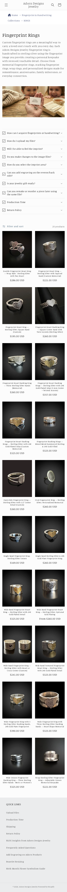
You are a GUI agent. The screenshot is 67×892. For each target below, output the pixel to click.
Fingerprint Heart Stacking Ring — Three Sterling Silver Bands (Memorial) (17, 385)
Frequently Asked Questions (21, 847)
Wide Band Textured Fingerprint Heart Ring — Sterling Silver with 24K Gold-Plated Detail (50, 668)
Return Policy (13, 833)
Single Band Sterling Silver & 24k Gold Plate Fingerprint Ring (50, 557)
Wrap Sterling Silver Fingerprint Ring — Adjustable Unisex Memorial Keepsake (49, 780)
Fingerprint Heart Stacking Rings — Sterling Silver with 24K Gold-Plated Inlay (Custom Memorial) (17, 445)
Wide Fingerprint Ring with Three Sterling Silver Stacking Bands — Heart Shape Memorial (50, 724)
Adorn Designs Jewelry (28, 887)
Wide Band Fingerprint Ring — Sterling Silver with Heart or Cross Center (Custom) (17, 668)
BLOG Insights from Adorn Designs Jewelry (28, 840)
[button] (6, 5)
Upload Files (12, 812)
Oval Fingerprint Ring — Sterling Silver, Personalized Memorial (50, 501)
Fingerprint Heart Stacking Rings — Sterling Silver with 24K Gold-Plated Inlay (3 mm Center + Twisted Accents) (50, 387)
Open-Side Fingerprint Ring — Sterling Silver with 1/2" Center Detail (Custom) (17, 502)
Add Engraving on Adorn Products (24, 854)
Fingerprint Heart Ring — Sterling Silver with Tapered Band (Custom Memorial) (49, 273)
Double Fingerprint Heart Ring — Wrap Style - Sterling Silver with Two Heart (17, 273)
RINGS (27, 20)
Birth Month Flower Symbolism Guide (25, 868)
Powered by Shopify (46, 887)
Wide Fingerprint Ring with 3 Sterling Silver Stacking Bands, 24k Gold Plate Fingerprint (17, 724)
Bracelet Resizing (15, 861)
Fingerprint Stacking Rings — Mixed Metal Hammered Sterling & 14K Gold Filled (49, 443)
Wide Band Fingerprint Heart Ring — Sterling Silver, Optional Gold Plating (50, 612)
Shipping (11, 826)
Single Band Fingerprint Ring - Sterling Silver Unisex (17, 557)
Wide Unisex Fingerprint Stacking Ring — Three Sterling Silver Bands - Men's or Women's (17, 780)
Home (15, 15)
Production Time (15, 819)
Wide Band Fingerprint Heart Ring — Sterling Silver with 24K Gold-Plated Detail (17, 612)
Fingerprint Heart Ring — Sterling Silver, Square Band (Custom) (17, 329)
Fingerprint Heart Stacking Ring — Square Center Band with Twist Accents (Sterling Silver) (49, 329)
